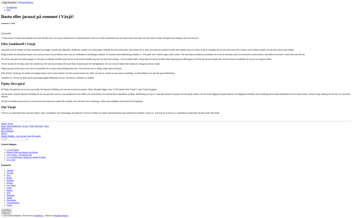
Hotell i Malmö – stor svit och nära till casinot (21, 134)
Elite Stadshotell (14, 126)
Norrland (10, 195)
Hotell (3, 123)
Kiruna (10, 183)
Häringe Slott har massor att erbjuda (22, 152)
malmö (10, 190)
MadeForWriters (61, 215)
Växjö (10, 123)
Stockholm (11, 200)
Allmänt (10, 170)
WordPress (38, 215)
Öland (9, 198)
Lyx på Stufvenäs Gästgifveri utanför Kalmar (26, 157)
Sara (8, 10)
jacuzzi (25, 126)
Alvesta (10, 173)
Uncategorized (13, 202)
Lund (9, 188)
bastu (3, 126)
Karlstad (10, 180)
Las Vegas (11, 185)
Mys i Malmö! (7, 129)
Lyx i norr (11, 160)
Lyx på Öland (13, 150)
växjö (46, 126)
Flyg (9, 175)
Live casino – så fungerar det (19, 155)
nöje (8, 193)
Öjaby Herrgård (36, 126)
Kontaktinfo (12, 7)
